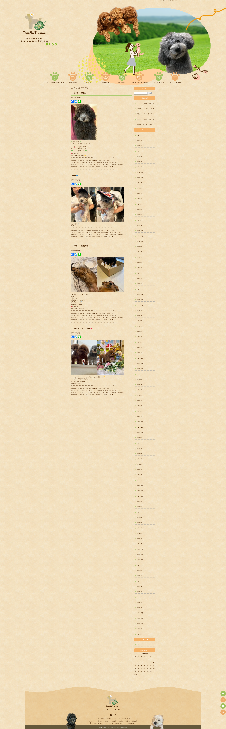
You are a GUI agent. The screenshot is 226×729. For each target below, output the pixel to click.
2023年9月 (139, 310)
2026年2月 (139, 161)
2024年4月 (139, 273)
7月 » (154, 674)
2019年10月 (140, 560)
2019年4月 (139, 591)
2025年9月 (139, 183)
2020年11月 (140, 491)
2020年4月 (139, 528)
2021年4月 (139, 464)
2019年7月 (139, 575)
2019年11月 (140, 554)
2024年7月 (139, 257)
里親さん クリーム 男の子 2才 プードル (146, 114)
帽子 (74, 176)
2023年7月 (139, 321)
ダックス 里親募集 (80, 246)
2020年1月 (139, 544)
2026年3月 (139, 156)
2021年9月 (139, 437)
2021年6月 (139, 453)
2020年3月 (139, 533)
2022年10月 (140, 368)
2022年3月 (139, 406)
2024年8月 (139, 252)
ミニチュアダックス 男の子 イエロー (146, 119)
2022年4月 (139, 400)
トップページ (92, 721)
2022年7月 (139, 384)
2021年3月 (139, 469)
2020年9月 (139, 501)
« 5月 (135, 674)
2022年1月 (139, 416)
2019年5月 (139, 586)
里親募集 (106, 77)
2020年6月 (139, 517)
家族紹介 (90, 77)
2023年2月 (139, 347)
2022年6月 (139, 390)
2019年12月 (140, 549)
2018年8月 (139, 634)
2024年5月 (139, 268)
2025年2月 (139, 220)
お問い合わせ (174, 77)
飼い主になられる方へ (55, 77)
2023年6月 (139, 326)
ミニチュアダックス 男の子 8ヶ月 (146, 103)
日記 (138, 644)
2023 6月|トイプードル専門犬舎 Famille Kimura (169, 0)
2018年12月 (140, 613)
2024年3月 (139, 278)
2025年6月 (139, 199)
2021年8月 (139, 443)
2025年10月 (140, 177)
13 (141, 665)
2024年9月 (139, 246)
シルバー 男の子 (79, 93)
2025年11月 (140, 172)
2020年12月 (140, 485)
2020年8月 (139, 506)
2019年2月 (139, 602)
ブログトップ (144, 88)
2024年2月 (139, 283)
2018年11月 (140, 618)
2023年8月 (139, 315)
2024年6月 (139, 262)
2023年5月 (139, 331)
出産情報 (74, 77)
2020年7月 (139, 512)
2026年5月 (139, 145)
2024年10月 (140, 241)
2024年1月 (139, 289)
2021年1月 (139, 480)
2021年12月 (140, 421)
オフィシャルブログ (129, 723)
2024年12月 (140, 230)
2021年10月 (140, 432)
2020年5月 (139, 522)
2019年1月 (139, 607)
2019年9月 (139, 565)
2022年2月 (139, 411)
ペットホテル (159, 77)
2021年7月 (139, 448)
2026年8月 (139, 135)
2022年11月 (140, 363)
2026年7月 (139, 140)
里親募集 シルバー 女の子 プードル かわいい (146, 124)
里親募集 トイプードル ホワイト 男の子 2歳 (146, 108)
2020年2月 (139, 538)
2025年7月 (139, 193)
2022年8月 (139, 379)
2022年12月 (140, 358)
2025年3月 (139, 214)
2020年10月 (140, 496)
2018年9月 (139, 629)
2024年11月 (140, 236)
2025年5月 (139, 204)
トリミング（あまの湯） (140, 77)
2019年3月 (139, 597)
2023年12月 (140, 294)
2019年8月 (139, 570)
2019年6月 (139, 581)
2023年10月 (140, 305)
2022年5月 (139, 395)
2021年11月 (140, 427)
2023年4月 (139, 337)
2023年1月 (139, 352)
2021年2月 (139, 475)
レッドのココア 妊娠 (81, 329)
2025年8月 (139, 188)
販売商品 (121, 77)
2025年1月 (139, 225)
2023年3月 (139, 342)
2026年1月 (139, 167)
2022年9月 (139, 374)
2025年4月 (139, 209)
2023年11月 (140, 299)
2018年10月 (140, 623)
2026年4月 (139, 151)
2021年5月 (139, 459)
